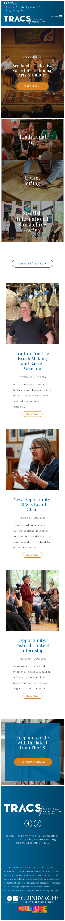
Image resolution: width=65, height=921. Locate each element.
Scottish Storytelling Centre (21, 7)
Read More (32, 414)
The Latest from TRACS (32, 263)
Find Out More (32, 86)
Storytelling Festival (16, 10)
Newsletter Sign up (33, 761)
